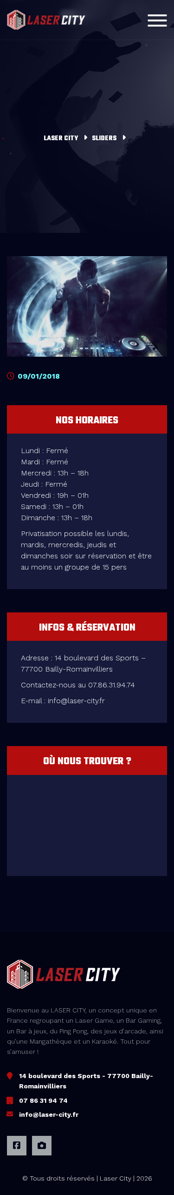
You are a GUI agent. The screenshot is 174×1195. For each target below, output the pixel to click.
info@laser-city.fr (48, 1114)
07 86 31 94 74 (43, 1100)
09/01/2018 (37, 376)
